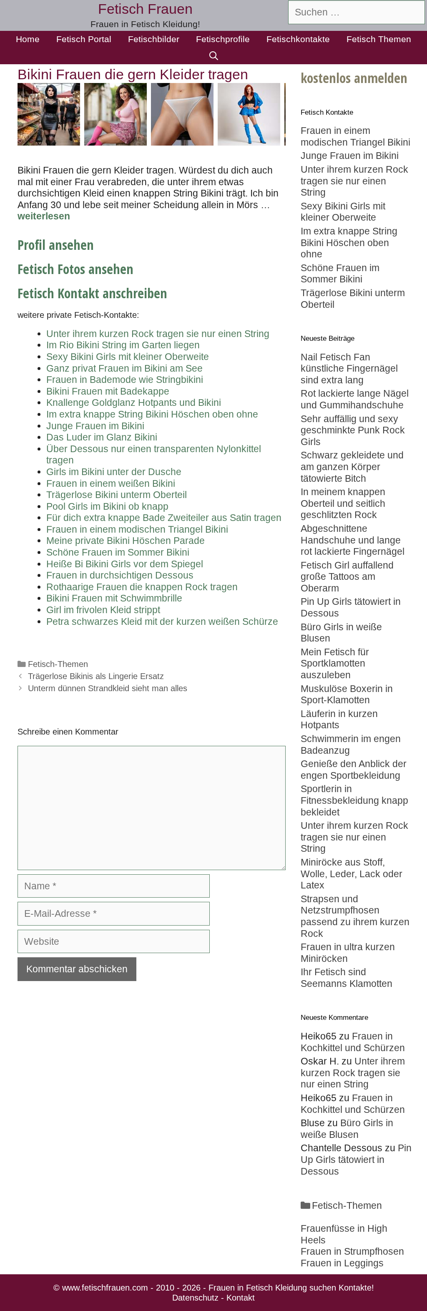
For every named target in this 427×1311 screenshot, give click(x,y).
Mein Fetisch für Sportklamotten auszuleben (335, 663)
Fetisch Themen (379, 39)
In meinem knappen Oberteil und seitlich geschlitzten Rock (343, 503)
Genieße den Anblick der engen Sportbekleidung (354, 769)
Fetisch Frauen (145, 9)
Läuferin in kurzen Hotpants (339, 719)
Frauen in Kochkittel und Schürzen (353, 1042)
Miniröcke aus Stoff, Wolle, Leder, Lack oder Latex (351, 874)
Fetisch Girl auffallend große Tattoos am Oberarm (347, 577)
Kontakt (240, 1297)
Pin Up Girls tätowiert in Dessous (356, 1159)
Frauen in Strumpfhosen (352, 1251)
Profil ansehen (56, 245)
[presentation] (296, 114)
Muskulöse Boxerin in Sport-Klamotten (347, 694)
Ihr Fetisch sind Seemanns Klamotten (346, 977)
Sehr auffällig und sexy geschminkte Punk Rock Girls (353, 430)
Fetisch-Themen (58, 664)
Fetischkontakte (298, 39)
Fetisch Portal (83, 39)
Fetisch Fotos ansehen (75, 269)
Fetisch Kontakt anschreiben (92, 293)
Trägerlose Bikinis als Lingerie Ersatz (96, 676)
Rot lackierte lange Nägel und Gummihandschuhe (355, 399)
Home (28, 39)
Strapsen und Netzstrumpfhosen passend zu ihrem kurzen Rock (355, 916)
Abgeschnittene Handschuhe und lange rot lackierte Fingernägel (352, 540)
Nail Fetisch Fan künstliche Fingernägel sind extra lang (349, 368)
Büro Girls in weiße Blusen (347, 1128)
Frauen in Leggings (342, 1263)
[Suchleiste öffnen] (214, 56)
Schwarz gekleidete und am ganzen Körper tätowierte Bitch (352, 466)
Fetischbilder (153, 39)
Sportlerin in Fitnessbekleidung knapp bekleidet (354, 800)
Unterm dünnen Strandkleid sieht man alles (107, 688)
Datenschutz (195, 1297)
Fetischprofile (223, 39)
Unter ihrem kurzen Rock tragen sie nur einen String (354, 837)
